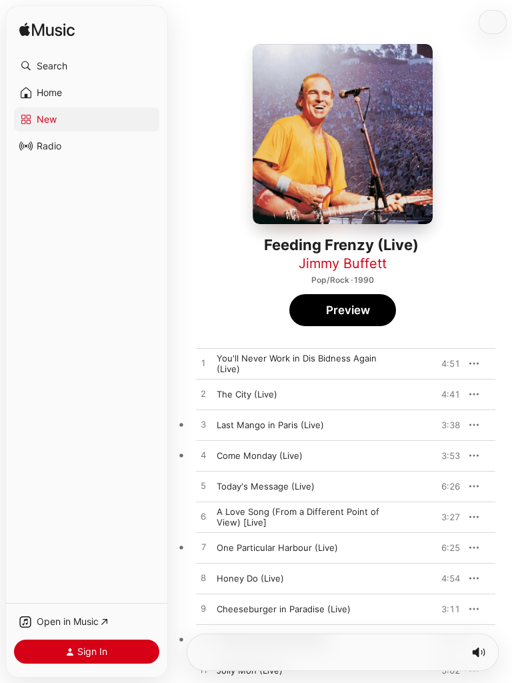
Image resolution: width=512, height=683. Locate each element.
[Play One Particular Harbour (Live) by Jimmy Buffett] (203, 548)
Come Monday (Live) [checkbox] (260, 455)
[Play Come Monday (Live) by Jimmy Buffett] (203, 456)
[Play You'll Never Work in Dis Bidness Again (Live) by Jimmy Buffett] (203, 364)
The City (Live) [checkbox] (247, 394)
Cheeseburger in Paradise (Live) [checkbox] (284, 609)
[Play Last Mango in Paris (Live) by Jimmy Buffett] (203, 425)
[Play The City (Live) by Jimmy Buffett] (203, 394)
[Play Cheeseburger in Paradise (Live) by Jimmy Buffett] (203, 609)
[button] (87, 66)
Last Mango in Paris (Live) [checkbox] (270, 425)
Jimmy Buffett (343, 263)
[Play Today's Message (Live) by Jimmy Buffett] (203, 486)
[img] (47, 30)
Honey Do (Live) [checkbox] (250, 578)
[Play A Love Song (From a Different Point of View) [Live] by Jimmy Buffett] (203, 517)
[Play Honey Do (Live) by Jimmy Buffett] (203, 578)
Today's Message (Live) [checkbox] (266, 486)
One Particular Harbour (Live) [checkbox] (277, 547)
